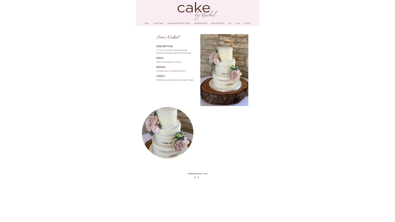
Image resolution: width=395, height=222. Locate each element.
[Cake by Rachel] (197, 10)
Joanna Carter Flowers (184, 80)
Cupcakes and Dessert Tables (178, 23)
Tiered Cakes (158, 23)
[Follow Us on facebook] (195, 177)
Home (147, 23)
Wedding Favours (200, 23)
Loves (237, 23)
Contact (247, 23)
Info (229, 23)
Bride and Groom (217, 23)
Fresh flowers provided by (166, 80)
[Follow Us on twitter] (198, 177)
